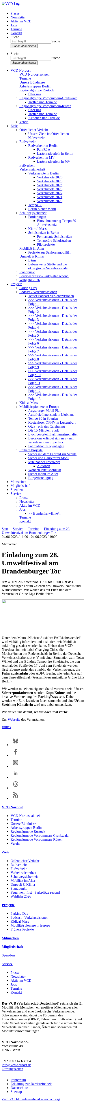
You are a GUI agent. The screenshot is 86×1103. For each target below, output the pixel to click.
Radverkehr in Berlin (43, 145)
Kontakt (16, 33)
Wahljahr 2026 (29, 280)
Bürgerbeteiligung (40, 478)
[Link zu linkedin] (16, 777)
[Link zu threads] (16, 788)
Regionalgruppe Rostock (36, 90)
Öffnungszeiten (12, 1069)
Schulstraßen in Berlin (43, 232)
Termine (16, 29)
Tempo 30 (35, 205)
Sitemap (16, 1092)
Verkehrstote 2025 (49, 181)
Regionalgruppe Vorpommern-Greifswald (48, 98)
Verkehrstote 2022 (49, 193)
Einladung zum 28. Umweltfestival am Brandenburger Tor (36, 531)
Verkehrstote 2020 (49, 201)
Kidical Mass (37, 228)
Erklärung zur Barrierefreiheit (31, 1084)
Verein (23, 122)
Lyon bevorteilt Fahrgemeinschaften (53, 434)
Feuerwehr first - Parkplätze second (44, 276)
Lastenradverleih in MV (53, 161)
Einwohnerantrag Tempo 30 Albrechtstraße (56, 223)
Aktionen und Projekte (44, 118)
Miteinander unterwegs (44, 462)
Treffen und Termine (42, 102)
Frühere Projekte (31, 450)
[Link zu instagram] (16, 766)
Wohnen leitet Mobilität (44, 470)
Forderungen (37, 217)
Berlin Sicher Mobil (42, 209)
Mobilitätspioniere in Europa (39, 406)
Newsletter (18, 17)
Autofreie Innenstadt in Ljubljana (51, 414)
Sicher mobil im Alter (43, 474)
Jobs (14, 25)
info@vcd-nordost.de (16, 1065)
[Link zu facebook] (16, 755)
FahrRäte (43, 149)
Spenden (17, 490)
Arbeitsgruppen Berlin (34, 86)
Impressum (18, 1080)
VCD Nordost (20, 70)
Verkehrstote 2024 (49, 185)
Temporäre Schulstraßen (54, 240)
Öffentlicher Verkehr (33, 130)
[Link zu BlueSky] (16, 745)
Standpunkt (27, 272)
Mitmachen (18, 482)
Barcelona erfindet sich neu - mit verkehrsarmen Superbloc (50, 440)
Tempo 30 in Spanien (43, 418)
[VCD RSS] (16, 798)
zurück (6, 727)
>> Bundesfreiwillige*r (44, 513)
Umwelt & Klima (31, 256)
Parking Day (28, 288)
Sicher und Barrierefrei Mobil (48, 458)
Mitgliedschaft (20, 486)
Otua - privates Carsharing (46, 426)
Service (16, 493)
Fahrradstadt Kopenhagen (46, 446)
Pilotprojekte (46, 244)
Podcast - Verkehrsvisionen (38, 292)
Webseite (14, 719)
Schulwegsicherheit (33, 213)
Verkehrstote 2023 (49, 189)
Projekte (16, 284)
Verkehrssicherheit (32, 169)
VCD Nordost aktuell (34, 74)
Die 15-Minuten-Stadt (43, 430)
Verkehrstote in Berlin (43, 173)
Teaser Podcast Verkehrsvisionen (51, 296)
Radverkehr (27, 141)
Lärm (32, 260)
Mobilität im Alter (31, 248)
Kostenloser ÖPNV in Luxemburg (52, 422)
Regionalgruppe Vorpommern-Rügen (45, 106)
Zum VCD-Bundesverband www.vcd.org (31, 1099)
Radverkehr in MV (41, 157)
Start (5, 529)
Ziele (14, 126)
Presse (15, 13)
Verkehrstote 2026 (49, 177)
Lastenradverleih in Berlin (55, 153)
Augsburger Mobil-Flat (44, 410)
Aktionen (43, 466)
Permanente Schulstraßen (54, 236)
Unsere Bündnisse (32, 82)
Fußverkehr (27, 165)
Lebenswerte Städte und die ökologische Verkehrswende (47, 266)
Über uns (34, 94)
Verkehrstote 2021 (49, 197)
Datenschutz (19, 1088)
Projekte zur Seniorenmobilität (49, 252)
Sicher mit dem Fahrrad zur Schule (52, 454)
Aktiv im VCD (21, 21)
